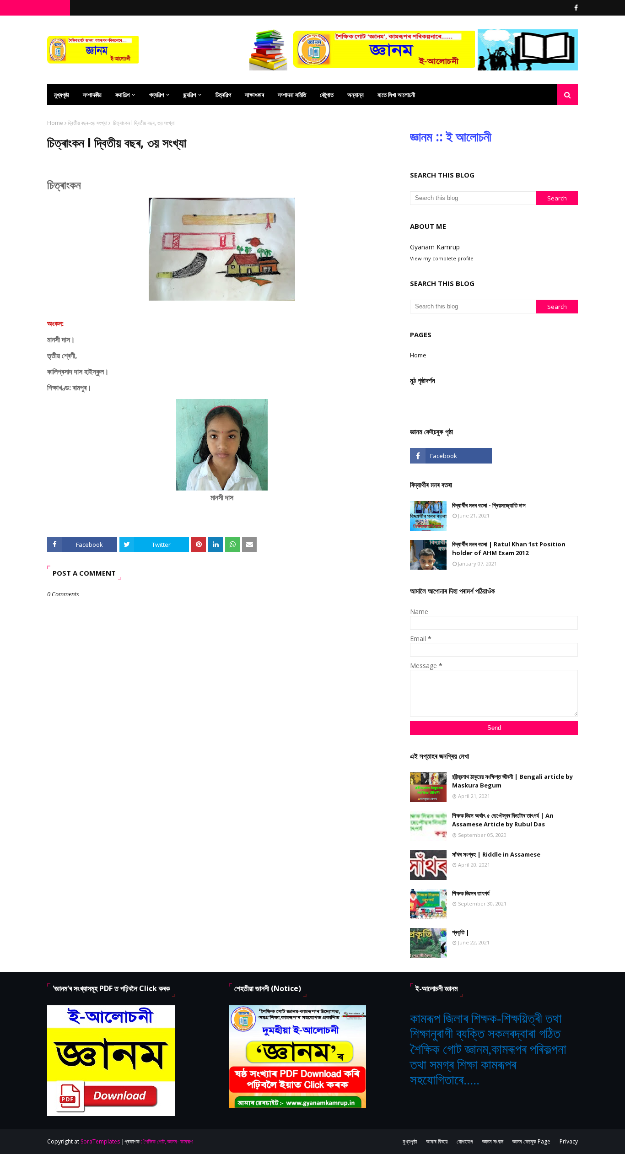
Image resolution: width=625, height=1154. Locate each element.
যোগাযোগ (465, 1141)
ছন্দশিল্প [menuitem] (189, 95)
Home (55, 123)
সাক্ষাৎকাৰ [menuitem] (254, 95)
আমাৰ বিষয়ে (436, 1141)
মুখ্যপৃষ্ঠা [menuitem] (61, 95)
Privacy (569, 1141)
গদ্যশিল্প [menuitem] (156, 95)
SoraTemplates (100, 1141)
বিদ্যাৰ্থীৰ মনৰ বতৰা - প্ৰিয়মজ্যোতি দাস (489, 505)
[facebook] (575, 8)
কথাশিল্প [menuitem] (122, 95)
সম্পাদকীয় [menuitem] (92, 95)
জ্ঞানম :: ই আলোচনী (450, 136)
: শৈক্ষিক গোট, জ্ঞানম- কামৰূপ (167, 1141)
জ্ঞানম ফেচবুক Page (531, 1141)
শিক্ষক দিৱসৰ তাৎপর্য (471, 893)
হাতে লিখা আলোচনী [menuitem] (396, 95)
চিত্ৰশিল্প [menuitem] (223, 95)
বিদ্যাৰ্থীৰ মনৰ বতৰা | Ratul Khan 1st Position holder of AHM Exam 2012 (509, 548)
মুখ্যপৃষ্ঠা (410, 1141)
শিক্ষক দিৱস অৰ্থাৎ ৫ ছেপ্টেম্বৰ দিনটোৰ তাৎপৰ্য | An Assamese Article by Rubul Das (503, 820)
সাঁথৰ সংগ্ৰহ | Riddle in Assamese (496, 854)
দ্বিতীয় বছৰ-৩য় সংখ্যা (87, 123)
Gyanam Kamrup (435, 247)
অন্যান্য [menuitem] (355, 95)
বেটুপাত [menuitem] (327, 95)
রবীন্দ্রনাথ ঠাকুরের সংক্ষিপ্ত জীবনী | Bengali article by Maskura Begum (512, 781)
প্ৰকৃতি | (460, 932)
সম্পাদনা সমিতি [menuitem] (292, 95)
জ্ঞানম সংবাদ (492, 1141)
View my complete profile (442, 258)
